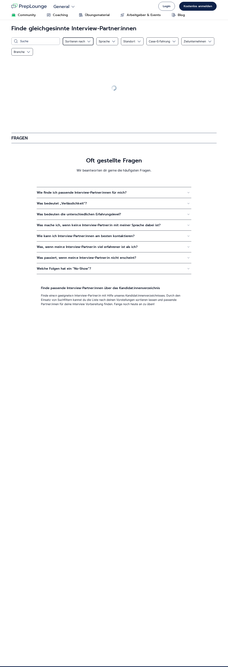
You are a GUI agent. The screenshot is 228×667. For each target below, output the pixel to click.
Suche (24, 41)
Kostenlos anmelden (198, 6)
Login (166, 6)
